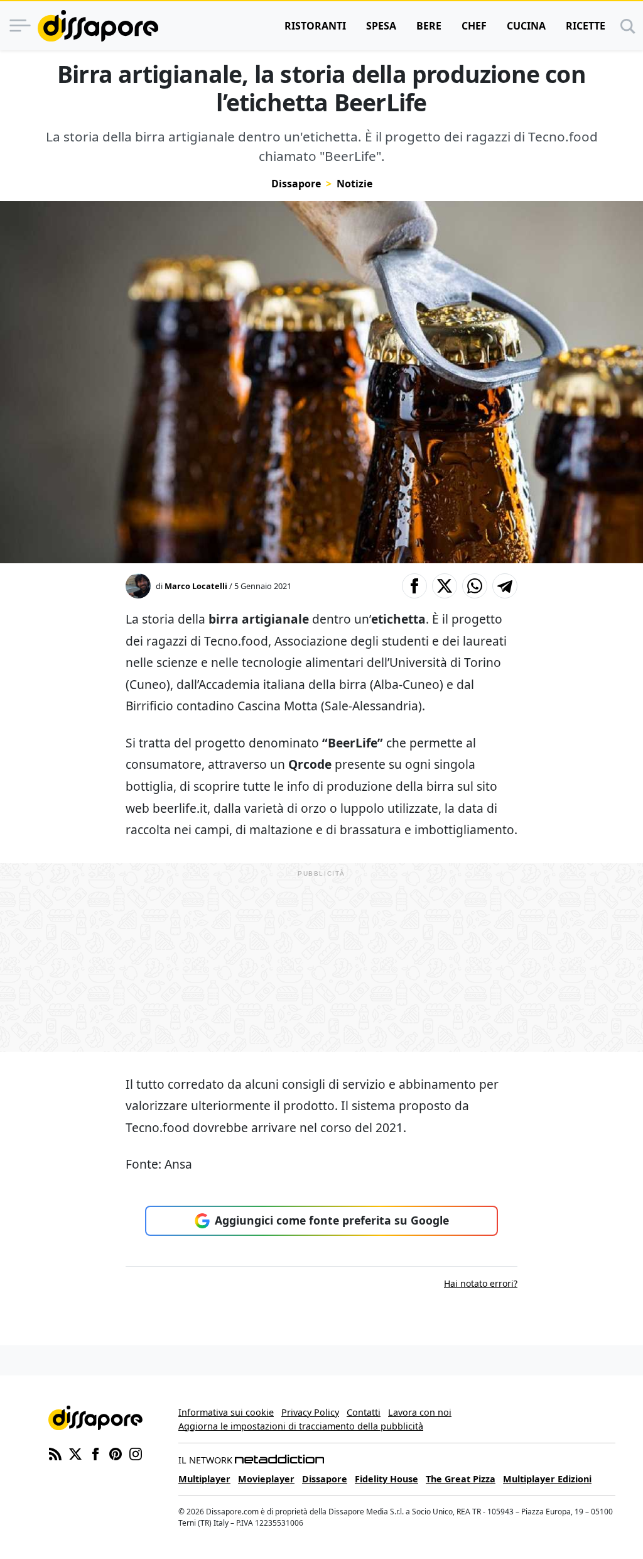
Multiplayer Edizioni (547, 1479)
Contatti (364, 1412)
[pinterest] (115, 1453)
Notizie (354, 183)
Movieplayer (266, 1479)
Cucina (526, 26)
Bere (428, 26)
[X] (75, 1453)
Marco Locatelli (196, 586)
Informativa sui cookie (226, 1412)
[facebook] (95, 1453)
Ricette (585, 26)
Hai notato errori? (480, 1283)
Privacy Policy (310, 1412)
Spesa (381, 26)
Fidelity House (386, 1479)
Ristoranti (315, 26)
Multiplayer (204, 1479)
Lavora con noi (419, 1412)
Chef (474, 26)
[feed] (55, 1453)
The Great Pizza (460, 1479)
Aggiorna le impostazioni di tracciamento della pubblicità (300, 1426)
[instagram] (135, 1453)
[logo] (98, 25)
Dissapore (296, 183)
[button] (414, 585)
